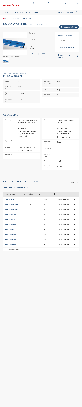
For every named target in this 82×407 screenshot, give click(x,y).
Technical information (22, 12)
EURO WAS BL (15, 18)
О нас (36, 12)
